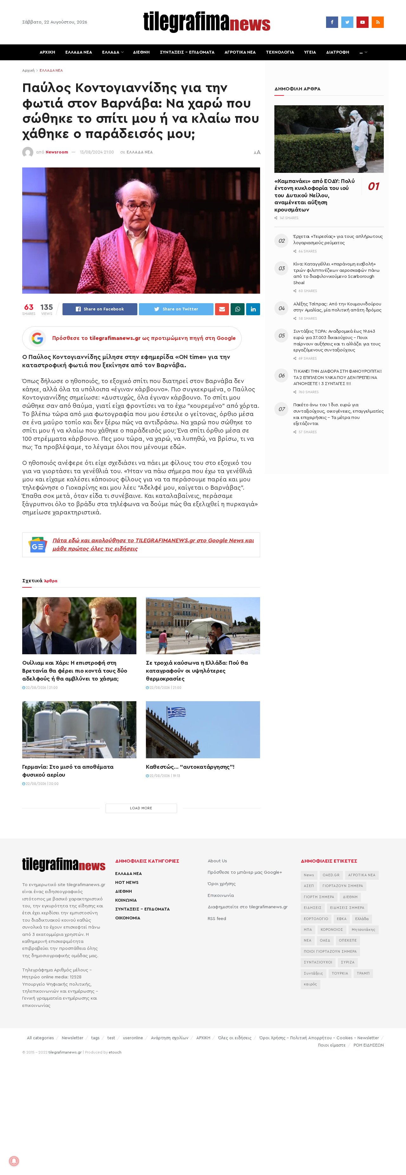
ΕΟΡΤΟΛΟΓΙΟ (316, 919)
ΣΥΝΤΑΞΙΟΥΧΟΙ (318, 962)
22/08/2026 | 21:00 (41, 687)
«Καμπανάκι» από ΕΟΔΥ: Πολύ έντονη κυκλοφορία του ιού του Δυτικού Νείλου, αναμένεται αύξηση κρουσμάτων (314, 195)
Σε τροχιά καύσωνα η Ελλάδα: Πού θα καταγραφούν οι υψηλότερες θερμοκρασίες (197, 671)
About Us (217, 861)
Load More (141, 808)
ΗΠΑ (308, 929)
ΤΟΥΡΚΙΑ (340, 973)
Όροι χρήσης (222, 884)
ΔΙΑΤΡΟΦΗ (337, 52)
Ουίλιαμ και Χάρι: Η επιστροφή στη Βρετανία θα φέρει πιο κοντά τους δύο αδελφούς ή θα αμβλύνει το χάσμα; (74, 671)
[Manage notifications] (14, 1161)
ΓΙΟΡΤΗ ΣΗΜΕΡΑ (319, 897)
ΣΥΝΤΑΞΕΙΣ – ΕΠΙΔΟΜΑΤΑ (187, 52)
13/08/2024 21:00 (97, 152)
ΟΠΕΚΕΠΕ (348, 940)
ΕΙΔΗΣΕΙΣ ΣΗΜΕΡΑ (347, 908)
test (111, 1038)
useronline (133, 1038)
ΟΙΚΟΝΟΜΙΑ (127, 918)
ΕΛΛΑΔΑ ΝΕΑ (78, 52)
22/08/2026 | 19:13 (164, 776)
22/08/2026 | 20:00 (42, 784)
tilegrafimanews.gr (65, 1052)
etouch (115, 1052)
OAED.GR (331, 875)
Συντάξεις (313, 973)
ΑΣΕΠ (309, 886)
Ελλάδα (362, 919)
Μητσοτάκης (364, 929)
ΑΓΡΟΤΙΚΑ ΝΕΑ (240, 52)
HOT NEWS (127, 882)
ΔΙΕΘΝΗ (141, 52)
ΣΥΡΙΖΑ (348, 962)
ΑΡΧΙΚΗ (47, 52)
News (309, 875)
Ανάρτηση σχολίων (169, 1038)
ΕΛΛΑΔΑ (110, 52)
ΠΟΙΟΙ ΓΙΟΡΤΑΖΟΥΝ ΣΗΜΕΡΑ (330, 951)
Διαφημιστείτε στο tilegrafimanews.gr (248, 907)
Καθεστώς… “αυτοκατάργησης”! (190, 767)
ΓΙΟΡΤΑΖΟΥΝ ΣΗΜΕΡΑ (343, 886)
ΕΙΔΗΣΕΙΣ (313, 908)
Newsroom (57, 152)
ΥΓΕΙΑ (310, 52)
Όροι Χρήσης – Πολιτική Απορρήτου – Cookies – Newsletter (319, 1038)
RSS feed (217, 919)
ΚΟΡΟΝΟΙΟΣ (332, 929)
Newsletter (72, 1038)
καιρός (310, 984)
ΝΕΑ (307, 940)
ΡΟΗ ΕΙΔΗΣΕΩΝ (369, 1045)
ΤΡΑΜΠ (363, 973)
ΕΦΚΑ (342, 919)
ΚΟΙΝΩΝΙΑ (126, 900)
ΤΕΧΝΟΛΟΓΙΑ (280, 52)
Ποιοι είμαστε (332, 1045)
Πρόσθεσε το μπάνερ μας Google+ (245, 872)
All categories (40, 1038)
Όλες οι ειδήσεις (235, 1038)
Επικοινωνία (221, 895)
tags (95, 1038)
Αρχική (28, 70)
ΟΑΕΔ (325, 940)
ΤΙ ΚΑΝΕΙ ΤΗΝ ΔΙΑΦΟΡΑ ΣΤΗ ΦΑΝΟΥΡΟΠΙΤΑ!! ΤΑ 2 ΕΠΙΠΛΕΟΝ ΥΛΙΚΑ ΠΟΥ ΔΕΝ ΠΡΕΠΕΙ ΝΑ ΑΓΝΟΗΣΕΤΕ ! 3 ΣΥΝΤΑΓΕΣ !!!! (337, 377)
